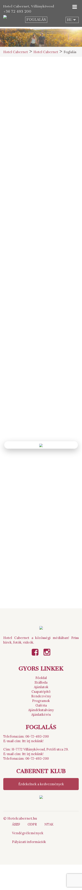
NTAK (49, 824)
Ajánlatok (41, 687)
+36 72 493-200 (50, 109)
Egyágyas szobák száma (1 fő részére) (32, 200)
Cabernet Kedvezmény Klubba (53, 424)
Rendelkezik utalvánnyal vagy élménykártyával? (41, 293)
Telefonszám (55, 174)
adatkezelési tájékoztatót (38, 409)
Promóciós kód (15, 327)
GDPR (32, 824)
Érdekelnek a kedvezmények (41, 784)
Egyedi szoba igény (18, 270)
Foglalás (36, 19)
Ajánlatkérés (41, 714)
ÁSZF (16, 824)
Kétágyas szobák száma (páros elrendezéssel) (20, 224)
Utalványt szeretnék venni (41, 593)
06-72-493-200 (37, 736)
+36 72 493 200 (17, 11)
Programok (41, 701)
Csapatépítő (41, 691)
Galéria (41, 705)
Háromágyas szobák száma (24, 249)
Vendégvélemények (27, 833)
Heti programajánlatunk (41, 604)
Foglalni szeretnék (41, 572)
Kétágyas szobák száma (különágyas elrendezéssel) (61, 224)
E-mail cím (13, 174)
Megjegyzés (12, 353)
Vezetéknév (13, 155)
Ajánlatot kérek (41, 583)
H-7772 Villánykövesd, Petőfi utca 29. (40, 749)
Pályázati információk (29, 842)
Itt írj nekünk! (33, 741)
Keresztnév (54, 155)
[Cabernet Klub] (41, 796)
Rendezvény (41, 696)
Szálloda (41, 682)
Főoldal (41, 678)
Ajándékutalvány (41, 710)
